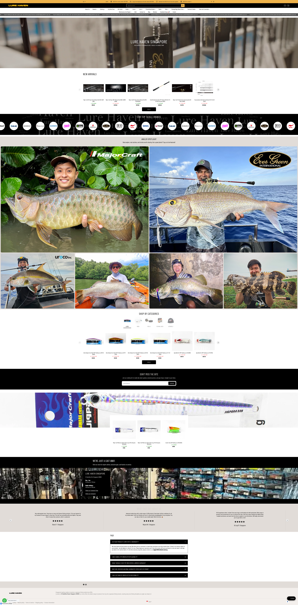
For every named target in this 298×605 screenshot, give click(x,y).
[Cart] (288, 5)
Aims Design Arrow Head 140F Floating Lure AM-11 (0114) (116, 353)
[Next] (218, 89)
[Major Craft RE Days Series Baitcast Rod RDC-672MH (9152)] (138, 88)
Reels (160, 9)
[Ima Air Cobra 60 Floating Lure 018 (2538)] (173, 429)
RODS (138, 326)
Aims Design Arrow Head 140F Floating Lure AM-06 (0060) (94, 353)
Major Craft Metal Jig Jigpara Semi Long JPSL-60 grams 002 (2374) (149, 443)
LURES (127, 326)
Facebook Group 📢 (165, 12)
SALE (135, 12)
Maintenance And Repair (125, 12)
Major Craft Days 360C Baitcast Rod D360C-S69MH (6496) (116, 100)
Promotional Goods (150, 9)
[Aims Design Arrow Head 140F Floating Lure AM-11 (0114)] (115, 341)
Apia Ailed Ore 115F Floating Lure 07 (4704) (204, 353)
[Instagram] (214, 1)
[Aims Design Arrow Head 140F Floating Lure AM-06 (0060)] (93, 341)
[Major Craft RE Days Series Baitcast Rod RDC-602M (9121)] (93, 88)
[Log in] (285, 5)
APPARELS (170, 326)
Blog (149, 12)
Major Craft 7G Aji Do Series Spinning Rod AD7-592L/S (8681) (182, 100)
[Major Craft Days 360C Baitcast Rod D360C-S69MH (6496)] (115, 88)
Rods (166, 9)
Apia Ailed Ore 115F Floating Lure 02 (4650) (182, 353)
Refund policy (21, 602)
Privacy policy (12, 602)
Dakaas (10, 603)
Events (174, 12)
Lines (133, 9)
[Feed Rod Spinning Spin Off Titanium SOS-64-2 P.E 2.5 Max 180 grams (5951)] (160, 88)
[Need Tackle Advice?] (4, 600)
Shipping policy (39, 602)
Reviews (155, 12)
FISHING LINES (159, 326)
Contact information (49, 602)
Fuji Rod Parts (111, 9)
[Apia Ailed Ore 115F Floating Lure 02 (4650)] (182, 341)
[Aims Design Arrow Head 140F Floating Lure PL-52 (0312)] (160, 341)
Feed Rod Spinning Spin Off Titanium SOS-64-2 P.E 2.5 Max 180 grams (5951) (160, 100)
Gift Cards (120, 9)
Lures (140, 9)
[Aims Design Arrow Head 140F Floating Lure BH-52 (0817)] (138, 341)
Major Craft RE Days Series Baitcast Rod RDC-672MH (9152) (138, 100)
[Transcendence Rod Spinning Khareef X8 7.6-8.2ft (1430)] (204, 88)
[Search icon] (183, 5)
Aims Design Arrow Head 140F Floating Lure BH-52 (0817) (138, 353)
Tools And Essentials (204, 9)
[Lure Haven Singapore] (18, 5)
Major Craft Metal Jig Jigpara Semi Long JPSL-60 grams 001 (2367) (124, 443)
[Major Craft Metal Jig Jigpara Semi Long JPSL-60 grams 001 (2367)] (124, 429)
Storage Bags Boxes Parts (178, 9)
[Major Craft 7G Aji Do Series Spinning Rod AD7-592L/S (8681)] (182, 88)
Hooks (127, 9)
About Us (87, 9)
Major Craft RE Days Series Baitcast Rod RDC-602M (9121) (93, 100)
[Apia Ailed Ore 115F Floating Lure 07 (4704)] (204, 341)
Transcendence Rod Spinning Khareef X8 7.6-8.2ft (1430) (204, 100)
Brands (94, 9)
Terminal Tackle (191, 9)
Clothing (102, 9)
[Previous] (79, 89)
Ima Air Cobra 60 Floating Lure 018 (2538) (174, 442)
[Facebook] (211, 1)
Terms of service (30, 602)
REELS (149, 326)
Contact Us (142, 12)
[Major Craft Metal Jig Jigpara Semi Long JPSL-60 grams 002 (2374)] (149, 429)
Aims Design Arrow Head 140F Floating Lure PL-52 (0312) (160, 353)
